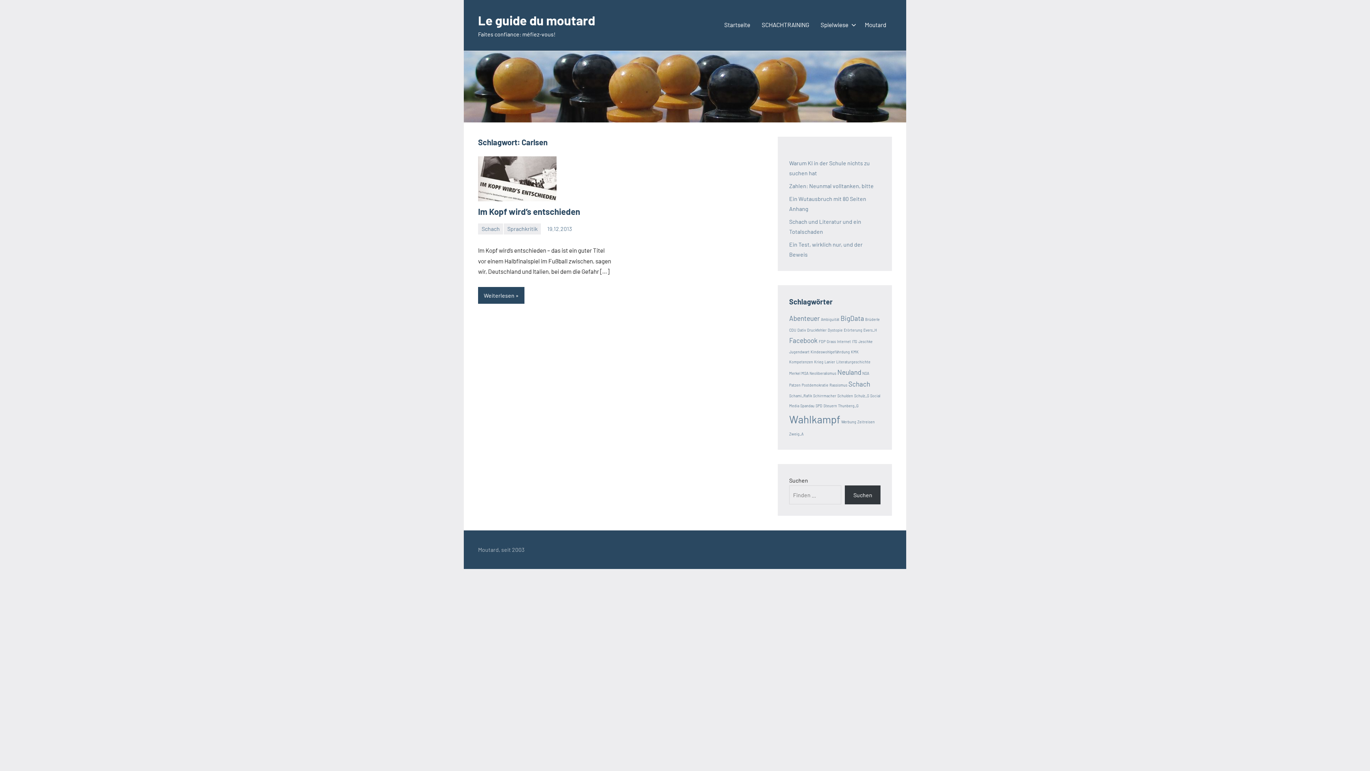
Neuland (849, 372)
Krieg (818, 361)
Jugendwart (799, 351)
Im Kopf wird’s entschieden (529, 211)
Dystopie (835, 330)
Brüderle (872, 319)
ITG (854, 341)
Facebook (803, 340)
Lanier (829, 361)
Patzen (795, 385)
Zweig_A (796, 434)
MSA (804, 373)
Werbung (848, 421)
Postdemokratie (815, 385)
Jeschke (865, 341)
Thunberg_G (848, 405)
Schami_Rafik (800, 395)
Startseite (737, 24)
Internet (844, 341)
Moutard (875, 24)
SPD (819, 405)
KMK (855, 351)
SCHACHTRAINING (785, 24)
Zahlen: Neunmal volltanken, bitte (831, 185)
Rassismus (838, 385)
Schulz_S (861, 395)
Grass (831, 341)
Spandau (807, 405)
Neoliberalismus (823, 373)
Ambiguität (830, 319)
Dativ (801, 330)
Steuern (830, 405)
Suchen (798, 480)
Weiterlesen (499, 295)
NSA (865, 373)
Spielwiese (834, 24)
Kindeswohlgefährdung (830, 351)
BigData (852, 318)
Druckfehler (817, 330)
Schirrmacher (824, 395)
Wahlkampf (814, 419)
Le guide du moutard (536, 20)
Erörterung (853, 330)
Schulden (845, 395)
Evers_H (870, 330)
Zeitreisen (866, 421)
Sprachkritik (522, 228)
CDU (792, 330)
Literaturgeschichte (853, 361)
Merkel (794, 373)
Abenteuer (804, 318)
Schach (491, 228)
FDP (822, 341)
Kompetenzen (801, 361)
